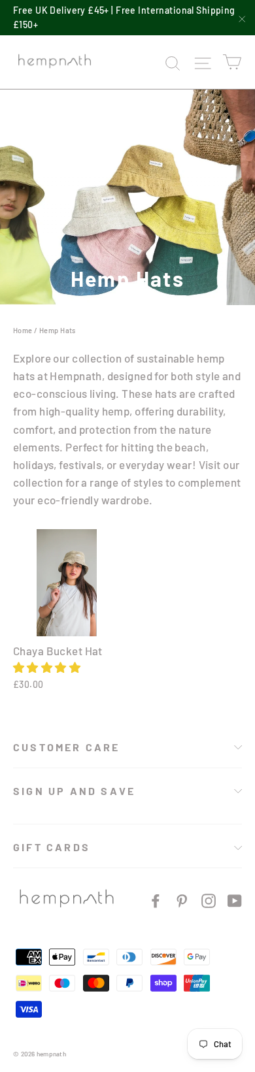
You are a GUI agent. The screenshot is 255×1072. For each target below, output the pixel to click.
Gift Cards (51, 847)
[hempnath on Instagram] (208, 900)
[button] (46, 667)
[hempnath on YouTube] (235, 900)
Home (23, 330)
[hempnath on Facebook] (155, 900)
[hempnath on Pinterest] (182, 900)
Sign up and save (74, 791)
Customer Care (66, 747)
